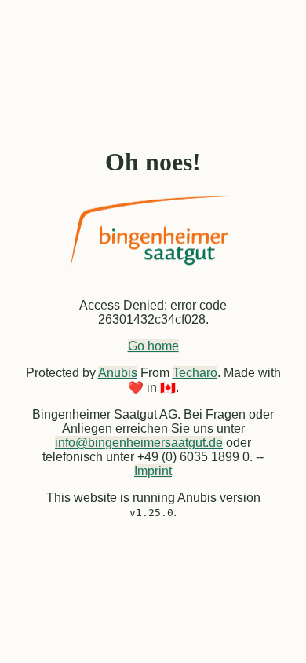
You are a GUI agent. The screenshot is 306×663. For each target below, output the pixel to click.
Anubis (117, 372)
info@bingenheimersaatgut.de (139, 442)
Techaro (195, 372)
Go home (153, 346)
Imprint (153, 471)
